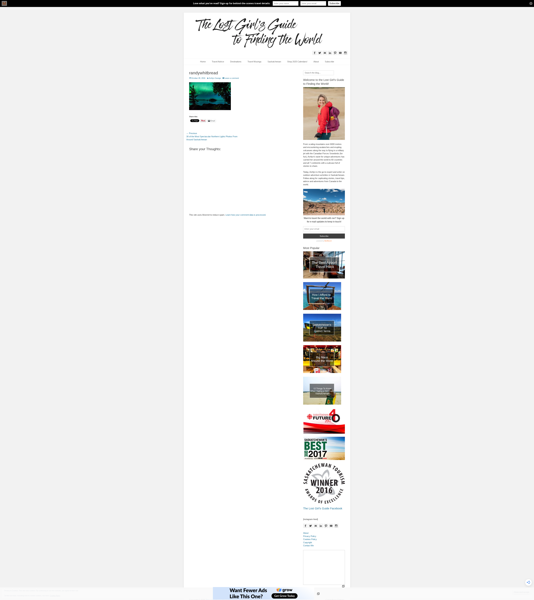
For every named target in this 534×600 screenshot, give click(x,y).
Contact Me (308, 545)
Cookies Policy (310, 539)
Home (203, 61)
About (316, 61)
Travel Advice (218, 61)
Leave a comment (231, 78)
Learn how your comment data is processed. (246, 215)
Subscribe (329, 61)
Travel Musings (254, 61)
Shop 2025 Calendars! (297, 61)
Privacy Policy (309, 536)
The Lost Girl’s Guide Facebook (322, 508)
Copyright (307, 542)
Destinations (235, 61)
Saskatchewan (274, 61)
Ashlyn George (215, 78)
